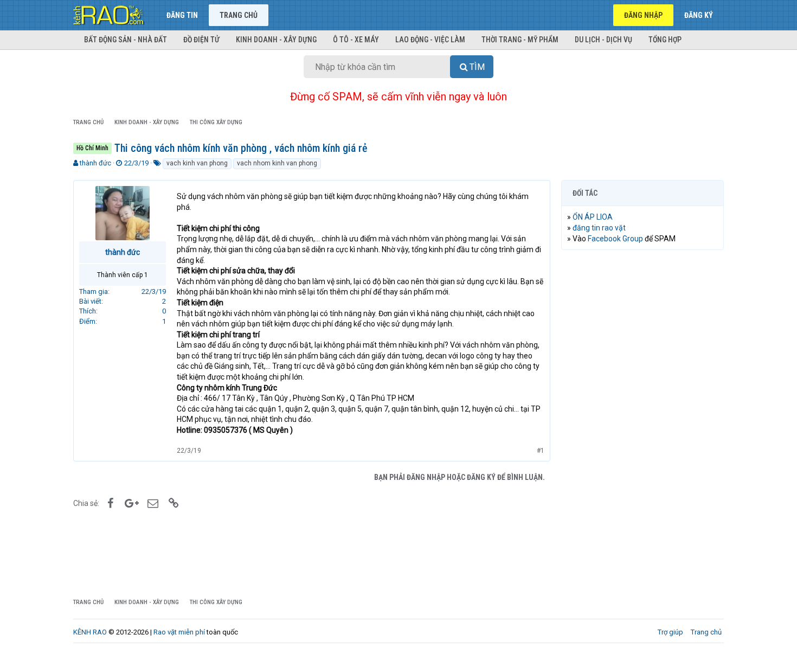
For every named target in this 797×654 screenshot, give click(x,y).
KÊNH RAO (90, 632)
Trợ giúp (670, 632)
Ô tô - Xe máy (356, 39)
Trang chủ (239, 15)
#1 (540, 450)
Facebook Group (615, 238)
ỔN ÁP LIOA (593, 217)
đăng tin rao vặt (599, 227)
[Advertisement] (642, 423)
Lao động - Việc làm (430, 39)
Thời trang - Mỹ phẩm (519, 39)
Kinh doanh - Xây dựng (276, 39)
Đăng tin (182, 15)
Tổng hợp (665, 39)
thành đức (95, 163)
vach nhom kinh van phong (277, 163)
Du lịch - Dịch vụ (603, 39)
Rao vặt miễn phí (179, 632)
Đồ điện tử (201, 39)
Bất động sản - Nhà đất (125, 39)
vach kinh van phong (197, 163)
